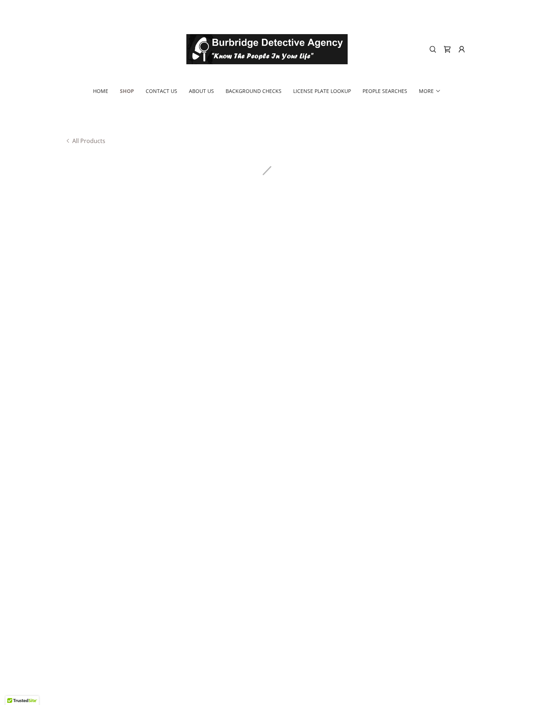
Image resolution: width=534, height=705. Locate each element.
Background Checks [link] (254, 90)
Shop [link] (127, 90)
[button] (447, 49)
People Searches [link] (385, 90)
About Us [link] (201, 90)
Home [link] (100, 90)
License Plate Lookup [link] (322, 90)
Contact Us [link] (161, 90)
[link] (267, 49)
